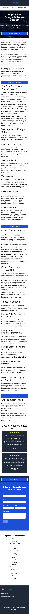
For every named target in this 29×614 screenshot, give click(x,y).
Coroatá (14, 575)
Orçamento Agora (14, 479)
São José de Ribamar (14, 543)
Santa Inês (14, 562)
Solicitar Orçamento (14, 33)
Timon (14, 546)
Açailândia (14, 555)
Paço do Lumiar (14, 550)
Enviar (5, 521)
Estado (17, 505)
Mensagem (6, 511)
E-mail (5, 499)
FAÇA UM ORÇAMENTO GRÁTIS (14, 396)
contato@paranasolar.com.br (7, 596)
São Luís (14, 539)
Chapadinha (14, 569)
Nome (4, 493)
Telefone (5, 505)
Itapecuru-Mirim (14, 573)
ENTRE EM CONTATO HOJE (14, 82)
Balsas (14, 559)
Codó (14, 553)
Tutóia (14, 580)
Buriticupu (14, 578)
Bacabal (14, 557)
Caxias (14, 548)
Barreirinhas (14, 571)
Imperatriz (14, 541)
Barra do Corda (14, 567)
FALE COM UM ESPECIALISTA (14, 226)
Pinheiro (14, 564)
